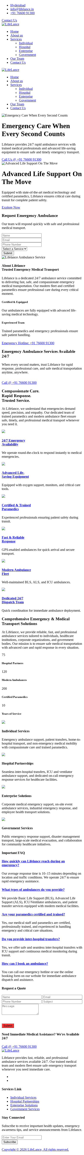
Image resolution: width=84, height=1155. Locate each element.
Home (14, 31)
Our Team (17, 58)
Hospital (24, 47)
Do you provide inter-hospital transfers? (31, 939)
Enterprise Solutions (24, 1105)
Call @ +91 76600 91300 (19, 382)
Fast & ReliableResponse (13, 539)
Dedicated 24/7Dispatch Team (13, 600)
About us (16, 35)
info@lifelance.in (22, 9)
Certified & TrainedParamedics (16, 507)
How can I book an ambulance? (25, 963)
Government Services (25, 1109)
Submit (7, 253)
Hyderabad (17, 5)
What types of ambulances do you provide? (33, 889)
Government (27, 55)
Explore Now (11, 207)
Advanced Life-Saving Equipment (15, 474)
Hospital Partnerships (24, 1101)
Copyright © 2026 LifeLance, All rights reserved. (35, 1149)
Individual (26, 43)
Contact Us (9, 20)
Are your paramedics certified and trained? (33, 914)
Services (16, 39)
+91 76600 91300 (22, 13)
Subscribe (9, 1142)
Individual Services (23, 1097)
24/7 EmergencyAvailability (13, 442)
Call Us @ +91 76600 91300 (21, 159)
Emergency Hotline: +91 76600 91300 (28, 343)
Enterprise (26, 51)
